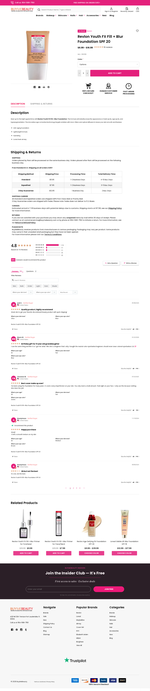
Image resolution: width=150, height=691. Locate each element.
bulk (21, 286)
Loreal (78, 616)
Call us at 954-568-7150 (19, 622)
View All (79, 645)
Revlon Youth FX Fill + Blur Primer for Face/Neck (59, 542)
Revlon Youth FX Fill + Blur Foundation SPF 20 (25, 324)
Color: (81, 59)
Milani (78, 638)
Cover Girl (80, 627)
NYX (77, 631)
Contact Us (47, 627)
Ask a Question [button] (112, 263)
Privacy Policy (50, 682)
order (30, 286)
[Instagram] (21, 630)
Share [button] (16, 329)
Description (18, 103)
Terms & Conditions (53, 234)
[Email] (39, 87)
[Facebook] (35, 87)
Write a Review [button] (131, 263)
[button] (134, 329)
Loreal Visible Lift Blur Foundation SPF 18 (124, 542)
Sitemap (46, 634)
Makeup (50, 15)
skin (14, 286)
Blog (112, 15)
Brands (39, 15)
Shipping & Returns (41, 103)
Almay (78, 624)
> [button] (84, 488)
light (38, 286)
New (104, 15)
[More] (55, 15)
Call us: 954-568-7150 (24, 2)
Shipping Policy (115, 208)
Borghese (79, 642)
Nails (72, 15)
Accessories (93, 15)
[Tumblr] (26, 630)
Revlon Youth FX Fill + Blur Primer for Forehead (26, 542)
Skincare (62, 15)
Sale (44, 616)
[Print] (44, 87)
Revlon (78, 613)
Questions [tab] (30, 271)
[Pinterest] (49, 87)
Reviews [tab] (15, 271)
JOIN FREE (108, 589)
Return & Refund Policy (25, 222)
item (46, 286)
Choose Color (91, 553)
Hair (81, 15)
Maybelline (80, 620)
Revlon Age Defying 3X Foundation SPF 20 (91, 542)
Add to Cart (114, 73)
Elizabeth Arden (82, 634)
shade (54, 286)
